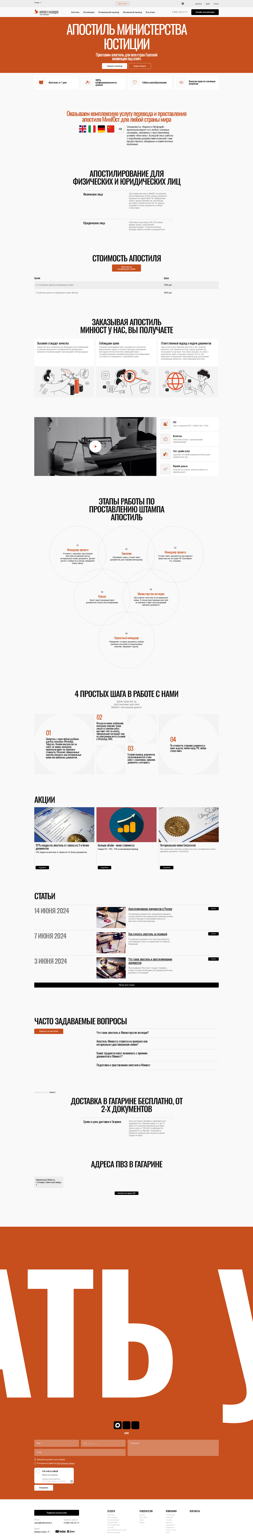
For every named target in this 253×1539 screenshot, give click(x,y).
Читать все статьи (126, 985)
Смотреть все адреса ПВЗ (126, 1193)
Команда (169, 1517)
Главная (37, 1092)
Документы (170, 1525)
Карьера (169, 1522)
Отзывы (169, 1520)
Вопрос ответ (171, 1530)
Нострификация (113, 1525)
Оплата (216, 4)
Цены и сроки (122, 3)
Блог (168, 1532)
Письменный (112, 1522)
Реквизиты (170, 1527)
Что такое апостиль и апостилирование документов (150, 961)
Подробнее (42, 868)
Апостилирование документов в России (150, 908)
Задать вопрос (139, 66)
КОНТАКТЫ (195, 1511)
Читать (213, 909)
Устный (110, 1527)
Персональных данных (66, 1463)
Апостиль (75, 12)
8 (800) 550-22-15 (179, 12)
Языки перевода (113, 1532)
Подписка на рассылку (57, 1513)
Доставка (198, 4)
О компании (170, 1515)
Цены (142, 1520)
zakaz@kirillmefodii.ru (43, 1523)
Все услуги (150, 12)
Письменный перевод (132, 12)
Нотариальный (113, 1520)
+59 (120, 129)
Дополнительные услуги (116, 1530)
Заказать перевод (114, 66)
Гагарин (36, 3)
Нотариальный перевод (108, 12)
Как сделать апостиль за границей (147, 933)
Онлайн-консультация (205, 12)
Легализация (88, 12)
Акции (208, 4)
